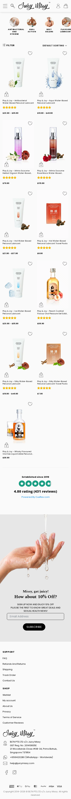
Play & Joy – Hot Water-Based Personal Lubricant (17, 242)
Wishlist (7, 694)
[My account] (58, 6)
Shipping (7, 669)
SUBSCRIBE (34, 627)
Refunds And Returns (14, 663)
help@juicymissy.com (22, 763)
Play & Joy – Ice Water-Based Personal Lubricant (17, 312)
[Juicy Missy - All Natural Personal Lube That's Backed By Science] (34, 6)
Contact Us (9, 680)
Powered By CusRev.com (36, 497)
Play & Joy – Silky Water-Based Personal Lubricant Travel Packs (52, 382)
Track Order (9, 674)
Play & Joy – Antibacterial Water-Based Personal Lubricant (18, 101)
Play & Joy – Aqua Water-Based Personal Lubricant (52, 101)
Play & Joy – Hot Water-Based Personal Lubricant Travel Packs (52, 242)
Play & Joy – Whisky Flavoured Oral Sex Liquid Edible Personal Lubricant (17, 452)
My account (9, 700)
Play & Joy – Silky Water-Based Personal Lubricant (17, 382)
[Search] (12, 6)
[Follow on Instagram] (14, 773)
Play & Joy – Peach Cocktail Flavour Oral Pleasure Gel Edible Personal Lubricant (52, 312)
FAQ (5, 658)
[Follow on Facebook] (6, 773)
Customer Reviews (13, 722)
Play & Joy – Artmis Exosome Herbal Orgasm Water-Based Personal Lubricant (17, 172)
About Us (8, 705)
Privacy (7, 711)
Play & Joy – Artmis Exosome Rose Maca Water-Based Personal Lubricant (50, 172)
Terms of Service (12, 717)
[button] (5, 6)
